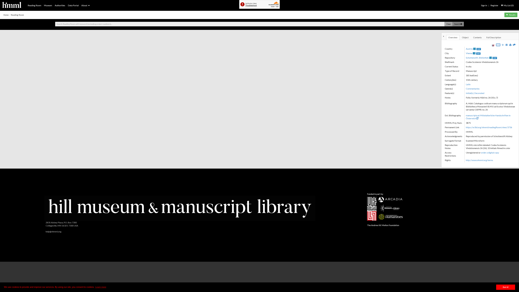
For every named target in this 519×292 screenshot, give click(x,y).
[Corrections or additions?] (514, 44)
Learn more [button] (100, 287)
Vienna (469, 53)
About (84, 5)
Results (512, 15)
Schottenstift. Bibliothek (477, 57)
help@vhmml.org (53, 231)
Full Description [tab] (493, 37)
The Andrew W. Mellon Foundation (383, 225)
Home (6, 15)
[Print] (510, 44)
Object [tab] (465, 37)
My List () (508, 5)
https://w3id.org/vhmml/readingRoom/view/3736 (489, 127)
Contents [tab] (477, 37)
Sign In (484, 5)
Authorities (60, 5)
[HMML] (179, 208)
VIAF (478, 49)
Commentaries (473, 88)
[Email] (506, 44)
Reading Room (34, 5)
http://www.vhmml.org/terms (479, 160)
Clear (448, 24)
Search (457, 24)
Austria (469, 48)
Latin (468, 84)
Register (494, 5)
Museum (48, 5)
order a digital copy (490, 152)
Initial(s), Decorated (475, 93)
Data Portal (73, 5)
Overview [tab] (452, 37)
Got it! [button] (506, 287)
